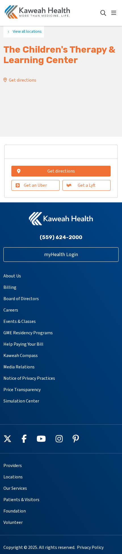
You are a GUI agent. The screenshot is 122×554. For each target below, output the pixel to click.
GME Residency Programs (28, 333)
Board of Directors (21, 299)
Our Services (15, 488)
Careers (10, 310)
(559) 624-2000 (61, 237)
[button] (115, 13)
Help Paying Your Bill (23, 344)
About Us (12, 276)
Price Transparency (22, 390)
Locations (13, 477)
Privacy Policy (90, 547)
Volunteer (13, 522)
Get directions (22, 80)
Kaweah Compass (20, 355)
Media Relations (19, 367)
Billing (9, 287)
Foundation (14, 511)
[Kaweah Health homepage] (51, 12)
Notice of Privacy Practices (29, 378)
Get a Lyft (87, 185)
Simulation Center (21, 401)
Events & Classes (19, 321)
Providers (12, 465)
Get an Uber (35, 185)
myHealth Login (61, 254)
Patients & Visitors (21, 500)
